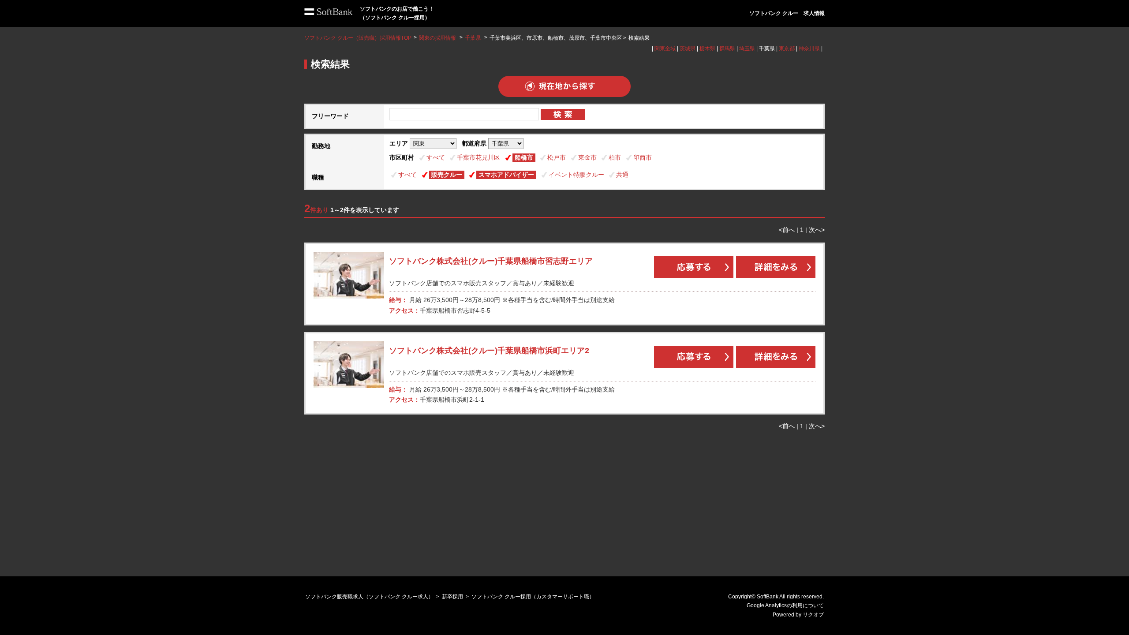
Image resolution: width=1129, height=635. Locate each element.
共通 (622, 174)
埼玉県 (747, 48)
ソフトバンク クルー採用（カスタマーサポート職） (532, 597)
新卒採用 (452, 597)
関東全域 (665, 48)
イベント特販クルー (576, 174)
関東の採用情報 (438, 38)
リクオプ (813, 615)
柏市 (615, 157)
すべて (435, 157)
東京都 (787, 48)
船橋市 (524, 157)
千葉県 (473, 38)
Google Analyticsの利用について (785, 605)
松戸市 (556, 157)
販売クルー (446, 174)
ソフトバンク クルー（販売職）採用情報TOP (357, 38)
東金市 (587, 157)
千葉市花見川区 (478, 157)
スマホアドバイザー (506, 174)
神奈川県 (809, 48)
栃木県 (707, 48)
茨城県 (687, 48)
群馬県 (727, 48)
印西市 (642, 157)
